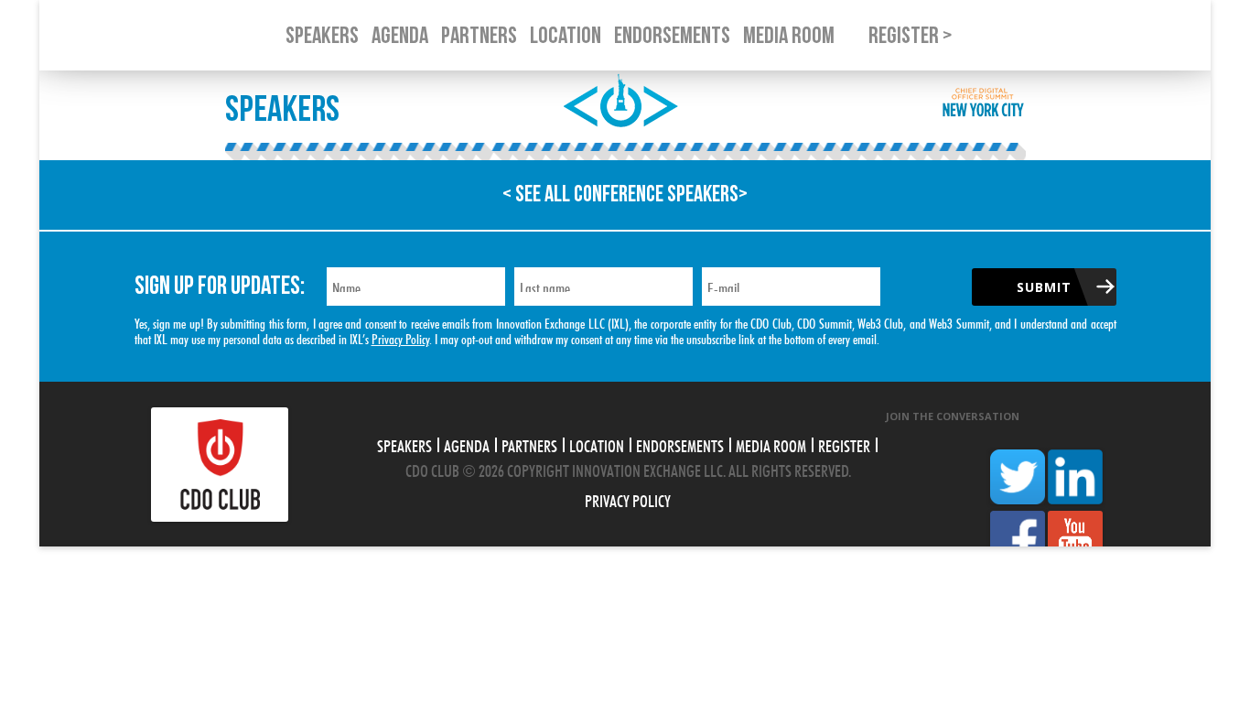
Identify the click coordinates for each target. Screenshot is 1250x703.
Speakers (404, 444)
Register (844, 444)
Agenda (467, 444)
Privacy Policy (400, 337)
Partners (529, 444)
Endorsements (680, 444)
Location (596, 444)
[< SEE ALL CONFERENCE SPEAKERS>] (625, 224)
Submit (1044, 287)
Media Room (771, 444)
